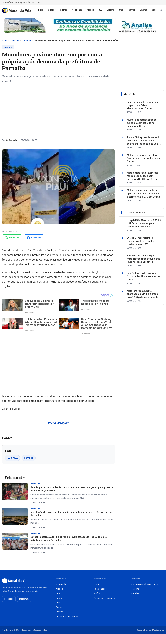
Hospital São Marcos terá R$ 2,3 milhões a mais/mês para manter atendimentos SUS (144, 223)
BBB (100, 10)
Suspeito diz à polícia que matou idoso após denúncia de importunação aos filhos (143, 258)
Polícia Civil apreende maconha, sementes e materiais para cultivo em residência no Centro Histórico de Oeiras (144, 141)
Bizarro (110, 10)
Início (40, 10)
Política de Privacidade (104, 598)
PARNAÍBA (12, 458)
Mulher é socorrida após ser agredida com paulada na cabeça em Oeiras (142, 122)
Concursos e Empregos (67, 616)
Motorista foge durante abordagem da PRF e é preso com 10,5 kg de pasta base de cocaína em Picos (142, 294)
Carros (131, 10)
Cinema (143, 10)
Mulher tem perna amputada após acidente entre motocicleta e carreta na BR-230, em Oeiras (144, 193)
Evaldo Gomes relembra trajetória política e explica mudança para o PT (141, 241)
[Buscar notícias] (161, 10)
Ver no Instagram (58, 423)
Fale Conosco (100, 589)
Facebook (8, 599)
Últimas (63, 10)
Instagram (24, 599)
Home (96, 584)
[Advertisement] (58, 109)
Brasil (121, 10)
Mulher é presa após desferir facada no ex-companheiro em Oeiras (143, 158)
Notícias (15, 40)
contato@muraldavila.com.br (145, 584)
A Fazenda (77, 10)
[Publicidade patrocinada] (83, 25)
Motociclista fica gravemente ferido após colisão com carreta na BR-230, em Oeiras (142, 175)
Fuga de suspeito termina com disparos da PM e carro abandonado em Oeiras (143, 105)
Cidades (51, 10)
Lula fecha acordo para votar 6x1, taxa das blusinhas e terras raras (143, 276)
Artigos (90, 10)
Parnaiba (27, 40)
